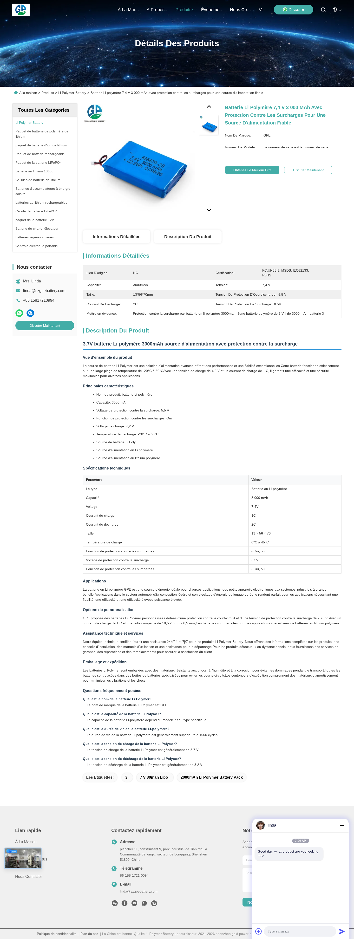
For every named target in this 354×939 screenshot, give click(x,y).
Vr (261, 9)
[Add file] (258, 931)
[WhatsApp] (19, 313)
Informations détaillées (116, 236)
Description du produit (187, 236)
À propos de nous (158, 9)
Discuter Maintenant (45, 325)
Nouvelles (24, 868)
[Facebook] (124, 904)
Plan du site (89, 934)
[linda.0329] (154, 904)
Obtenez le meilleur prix (252, 170)
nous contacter (241, 9)
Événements (212, 9)
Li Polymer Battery (72, 93)
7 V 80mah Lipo (154, 777)
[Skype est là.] (30, 313)
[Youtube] (134, 904)
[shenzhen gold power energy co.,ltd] (21, 10)
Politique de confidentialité (57, 934)
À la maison (129, 9)
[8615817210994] (144, 904)
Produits (47, 93)
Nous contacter (28, 876)
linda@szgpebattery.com (44, 291)
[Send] (342, 931)
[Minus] (342, 825)
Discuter (296, 9)
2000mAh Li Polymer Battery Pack (212, 777)
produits (183, 9)
